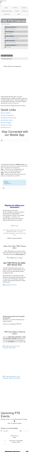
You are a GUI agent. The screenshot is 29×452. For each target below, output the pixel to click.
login (1, 1)
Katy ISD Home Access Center (8, 118)
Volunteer (24, 8)
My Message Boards (7, 11)
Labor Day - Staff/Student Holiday (12, 38)
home (4, 1)
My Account (7, 14)
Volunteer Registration (13, 103)
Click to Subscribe (5, 24)
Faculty (17, 11)
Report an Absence (6, 113)
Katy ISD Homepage (6, 122)
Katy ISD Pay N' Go (6, 127)
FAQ (19, 14)
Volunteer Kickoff (9, 33)
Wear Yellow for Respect (10, 29)
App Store (11, 169)
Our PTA (15, 8)
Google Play (7, 171)
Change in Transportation (7, 115)
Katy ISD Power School (7, 120)
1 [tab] (14, 421)
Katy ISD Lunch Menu (6, 125)
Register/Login (14, 225)
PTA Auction (8, 47)
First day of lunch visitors (11, 42)
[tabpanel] (14, 419)
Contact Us (24, 11)
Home (6, 8)
